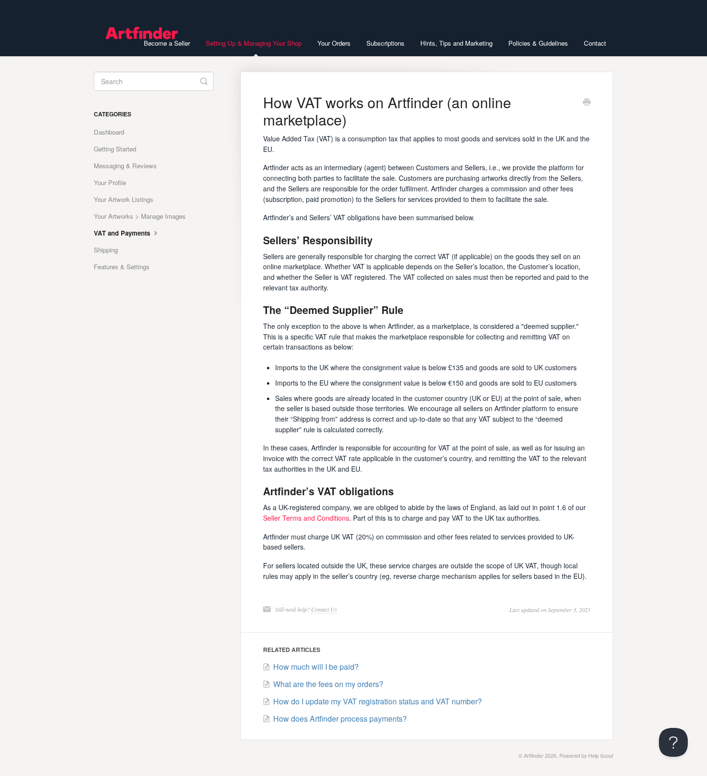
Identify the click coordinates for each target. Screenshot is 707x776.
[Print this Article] (587, 103)
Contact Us (324, 609)
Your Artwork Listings (123, 199)
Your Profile (110, 182)
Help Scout (600, 755)
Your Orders (334, 43)
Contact (595, 43)
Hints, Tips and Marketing (456, 43)
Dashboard (109, 132)
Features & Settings (122, 266)
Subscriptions (385, 43)
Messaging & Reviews (125, 165)
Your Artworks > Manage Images (140, 216)
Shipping (106, 249)
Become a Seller (167, 43)
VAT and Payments (123, 233)
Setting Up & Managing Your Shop (254, 43)
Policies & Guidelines (538, 43)
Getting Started (115, 148)
